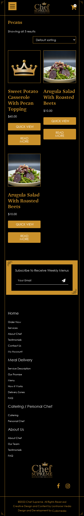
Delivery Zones (16, 392)
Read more (24, 139)
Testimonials (15, 339)
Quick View (25, 126)
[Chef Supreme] (42, 7)
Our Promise (15, 374)
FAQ (10, 398)
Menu (11, 380)
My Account (15, 351)
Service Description (19, 368)
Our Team (13, 443)
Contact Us (14, 345)
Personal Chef (16, 421)
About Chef (15, 333)
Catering (13, 415)
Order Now (14, 322)
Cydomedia (59, 510)
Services (13, 327)
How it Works (15, 386)
